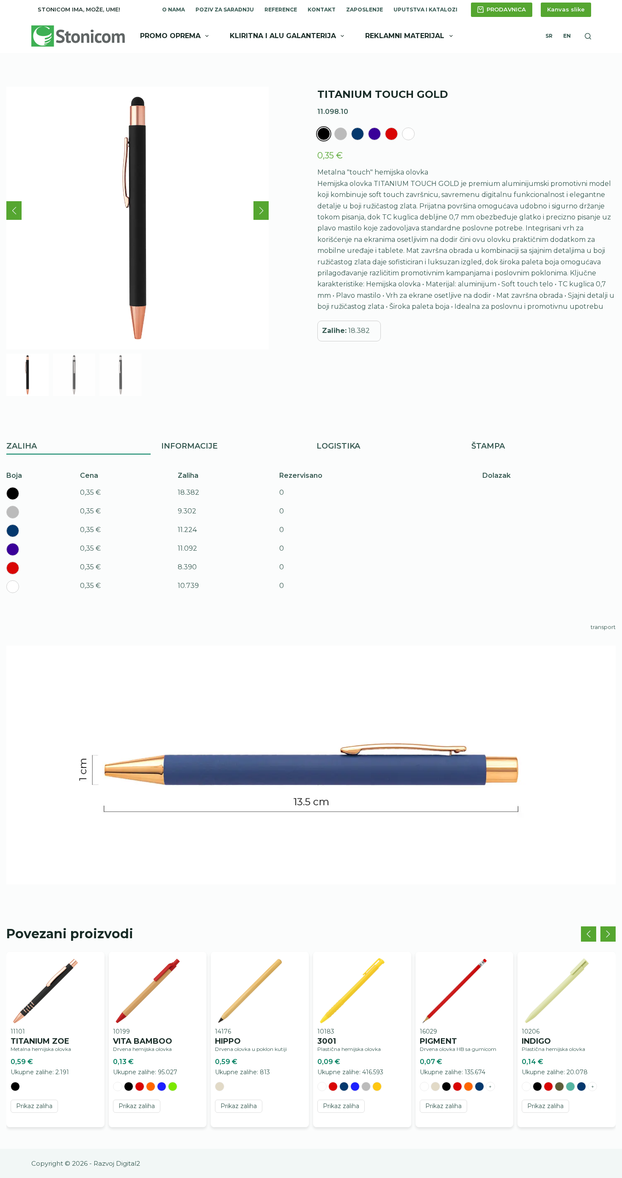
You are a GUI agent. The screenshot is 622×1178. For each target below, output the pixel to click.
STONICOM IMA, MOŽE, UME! (79, 9)
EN (567, 36)
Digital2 (128, 1163)
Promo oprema (170, 36)
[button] (14, 210)
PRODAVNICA (506, 9)
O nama (173, 9)
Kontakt (322, 9)
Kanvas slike (566, 9)
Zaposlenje (364, 9)
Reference (280, 9)
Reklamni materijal (404, 36)
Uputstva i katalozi (425, 9)
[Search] (588, 36)
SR (549, 36)
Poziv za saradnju (224, 9)
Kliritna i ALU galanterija (283, 36)
